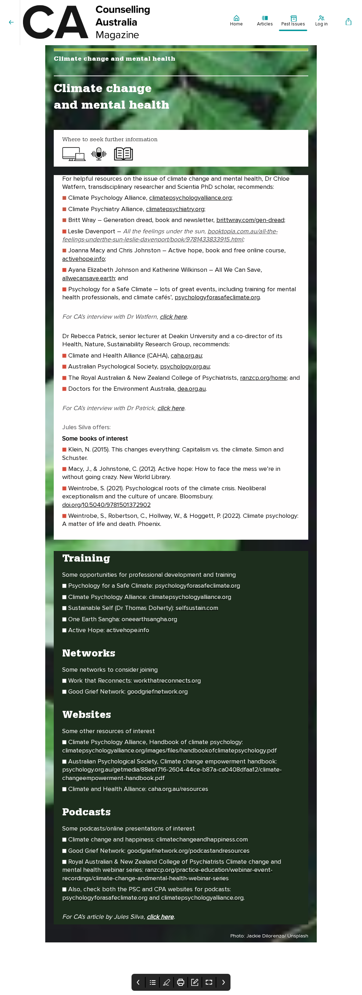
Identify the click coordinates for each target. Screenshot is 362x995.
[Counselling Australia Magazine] (121, 22)
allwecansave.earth (88, 278)
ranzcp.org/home (263, 378)
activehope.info (83, 259)
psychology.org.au (185, 367)
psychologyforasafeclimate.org (217, 297)
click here (160, 917)
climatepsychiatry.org (175, 209)
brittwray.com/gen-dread (250, 220)
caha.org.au (186, 356)
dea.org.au (191, 389)
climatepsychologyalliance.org (190, 198)
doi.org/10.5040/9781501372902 (106, 505)
